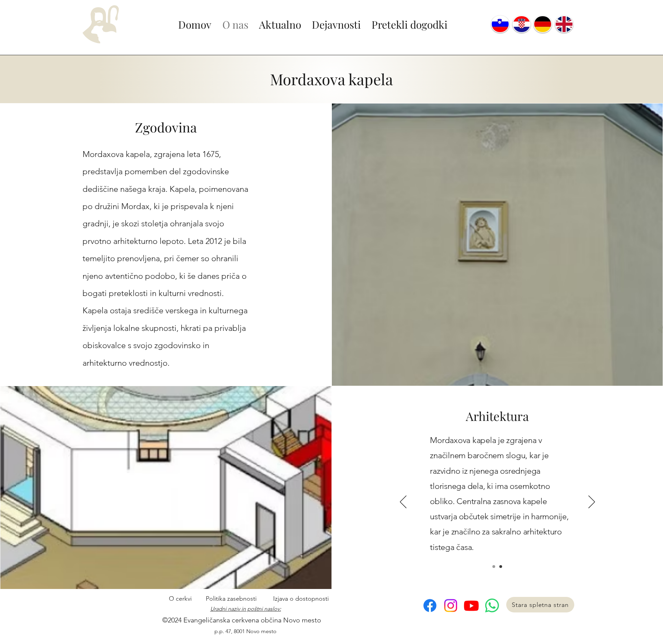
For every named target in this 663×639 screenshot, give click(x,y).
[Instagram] (450, 605)
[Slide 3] (500, 566)
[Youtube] (471, 605)
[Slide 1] (493, 566)
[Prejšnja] (403, 502)
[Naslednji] (591, 502)
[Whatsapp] (492, 605)
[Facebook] (430, 605)
